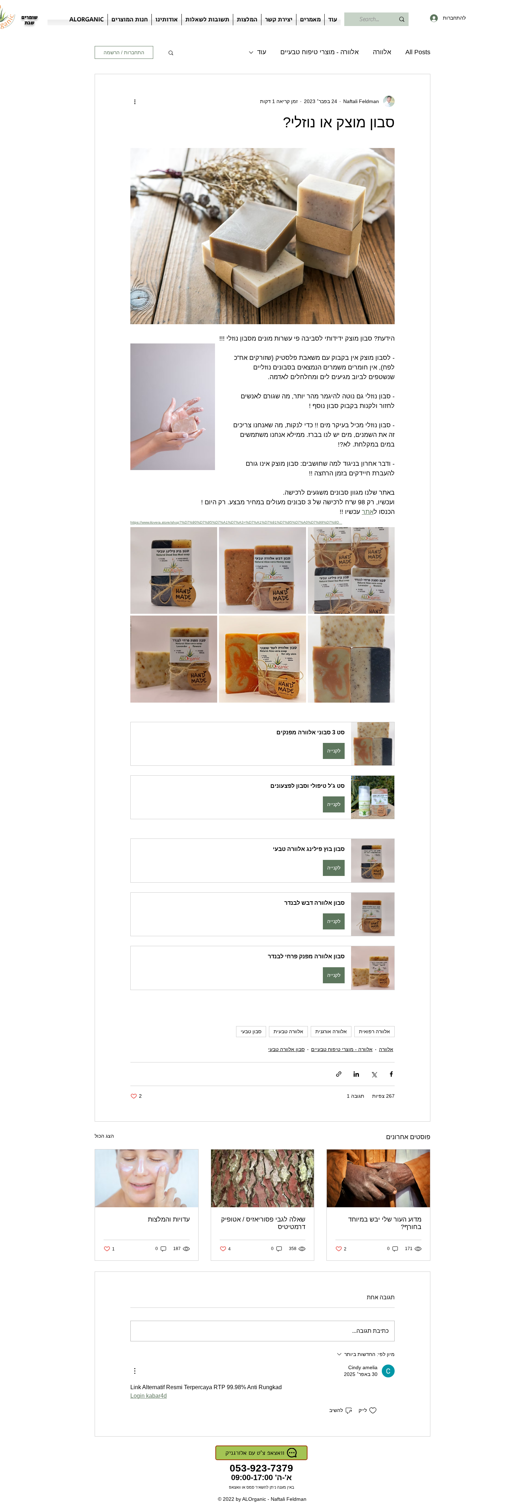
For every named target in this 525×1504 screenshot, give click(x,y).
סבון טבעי (251, 1031)
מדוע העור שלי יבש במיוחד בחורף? (384, 1223)
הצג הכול (104, 1136)
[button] (171, 52)
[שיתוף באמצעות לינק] (338, 1074)
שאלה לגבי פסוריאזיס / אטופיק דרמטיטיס (263, 1223)
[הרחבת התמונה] (351, 570)
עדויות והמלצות (169, 1219)
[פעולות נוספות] (134, 101)
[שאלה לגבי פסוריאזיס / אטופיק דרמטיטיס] (262, 1178)
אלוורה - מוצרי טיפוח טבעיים (319, 52)
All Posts (417, 52)
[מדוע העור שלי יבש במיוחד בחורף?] (378, 1178)
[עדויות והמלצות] (146, 1178)
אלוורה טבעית (288, 1031)
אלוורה (382, 52)
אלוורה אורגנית (331, 1031)
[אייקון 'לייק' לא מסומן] (373, 1410)
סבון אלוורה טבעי (286, 1049)
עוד (261, 52)
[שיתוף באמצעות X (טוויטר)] (373, 1074)
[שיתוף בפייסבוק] (391, 1074)
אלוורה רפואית (374, 1031)
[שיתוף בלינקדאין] (356, 1074)
